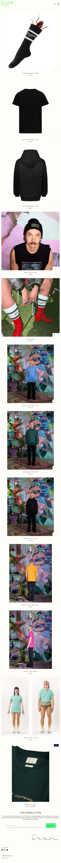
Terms (39, 839)
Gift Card (55, 839)
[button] (58, 4)
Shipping (51, 838)
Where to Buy (47, 839)
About (38, 838)
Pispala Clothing (8, 855)
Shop (33, 838)
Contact (44, 838)
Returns (34, 839)
